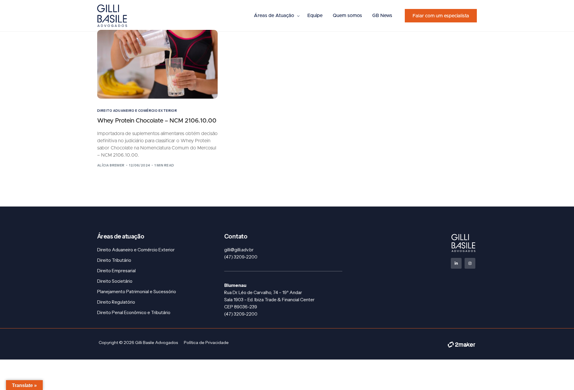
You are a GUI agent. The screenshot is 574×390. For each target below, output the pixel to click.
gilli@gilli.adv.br (239, 250)
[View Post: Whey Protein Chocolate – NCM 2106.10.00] (157, 64)
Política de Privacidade (206, 342)
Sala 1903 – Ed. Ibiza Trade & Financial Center (269, 299)
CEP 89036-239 (240, 307)
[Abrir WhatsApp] (559, 375)
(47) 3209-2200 (240, 257)
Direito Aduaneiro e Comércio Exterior (137, 110)
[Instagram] (470, 263)
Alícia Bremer (111, 165)
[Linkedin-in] (456, 263)
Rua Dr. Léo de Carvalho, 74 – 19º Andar (263, 292)
